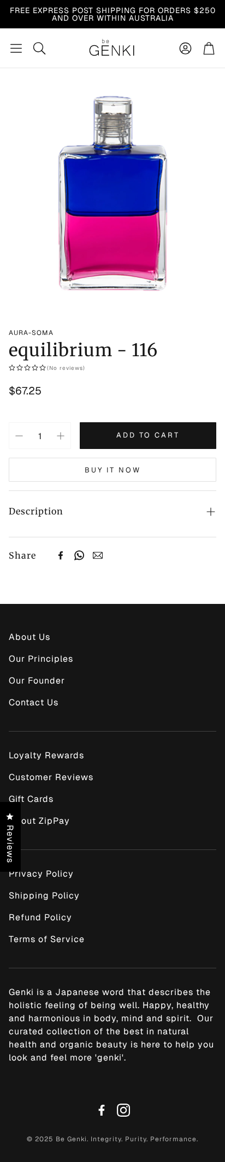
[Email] (98, 555)
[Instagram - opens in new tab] (123, 1110)
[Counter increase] (60, 436)
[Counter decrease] (19, 436)
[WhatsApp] (79, 555)
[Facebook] (61, 555)
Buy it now (113, 470)
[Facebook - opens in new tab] (101, 1110)
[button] (16, 48)
